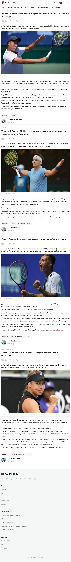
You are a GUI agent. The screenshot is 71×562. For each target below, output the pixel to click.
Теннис (5, 115)
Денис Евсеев (16, 337)
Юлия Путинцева (17, 454)
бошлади (60, 330)
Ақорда (19, 7)
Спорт (13, 115)
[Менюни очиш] (67, 2)
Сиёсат (3, 493)
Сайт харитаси (6, 541)
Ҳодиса (32, 7)
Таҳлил (3, 497)
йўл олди (62, 447)
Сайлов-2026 (11, 7)
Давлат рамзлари (7, 522)
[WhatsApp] (6, 21)
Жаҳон (3, 504)
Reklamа (4, 548)
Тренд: (3, 7)
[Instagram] (2, 21)
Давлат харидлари (7, 530)
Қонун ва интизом (43, 7)
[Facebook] (13, 21)
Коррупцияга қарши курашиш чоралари (14, 526)
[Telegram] (10, 21)
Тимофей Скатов (24, 224)
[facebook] (16, 479)
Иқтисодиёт (5, 500)
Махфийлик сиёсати (8, 519)
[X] (17, 21)
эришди (58, 217)
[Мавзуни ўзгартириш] (62, 2)
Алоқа (3, 544)
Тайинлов (26, 7)
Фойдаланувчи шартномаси (10, 515)
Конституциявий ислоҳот (58, 7)
